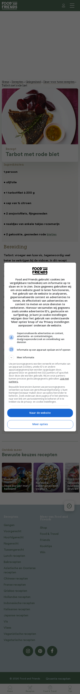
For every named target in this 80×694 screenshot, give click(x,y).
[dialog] (40, 347)
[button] (40, 357)
